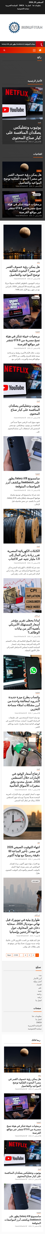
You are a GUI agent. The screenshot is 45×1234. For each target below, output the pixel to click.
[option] (22, 115)
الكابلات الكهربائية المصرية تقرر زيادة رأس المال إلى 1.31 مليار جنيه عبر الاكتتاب (23, 555)
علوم (39, 842)
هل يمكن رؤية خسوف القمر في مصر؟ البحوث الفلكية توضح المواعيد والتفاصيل (23, 178)
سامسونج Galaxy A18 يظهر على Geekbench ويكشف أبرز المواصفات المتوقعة (23, 482)
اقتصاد (39, 122)
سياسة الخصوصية (23, 9)
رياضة (39, 171)
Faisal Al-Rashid (20, 141)
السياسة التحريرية (12, 5)
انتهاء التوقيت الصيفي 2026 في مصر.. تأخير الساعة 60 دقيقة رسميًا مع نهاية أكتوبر (23, 851)
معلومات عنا (37, 5)
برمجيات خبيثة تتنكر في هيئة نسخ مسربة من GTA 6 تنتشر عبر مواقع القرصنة (25, 208)
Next (9, 955)
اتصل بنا (28, 5)
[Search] (4, 50)
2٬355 (16, 955)
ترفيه (40, 997)
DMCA (21, 5)
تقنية (40, 991)
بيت (40, 975)
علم (40, 988)
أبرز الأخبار (37, 615)
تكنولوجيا (38, 200)
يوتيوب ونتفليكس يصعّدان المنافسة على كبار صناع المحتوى (23, 132)
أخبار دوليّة (37, 981)
